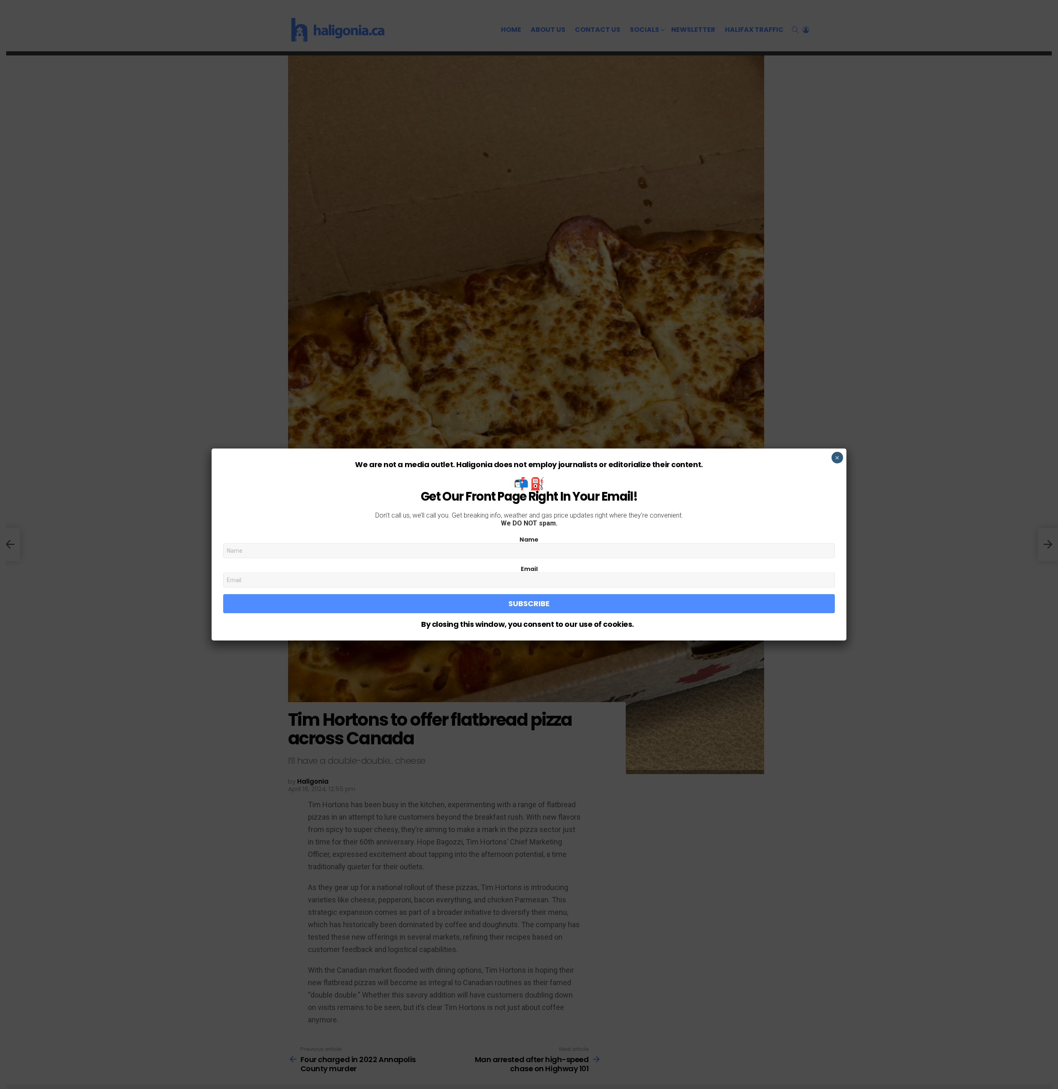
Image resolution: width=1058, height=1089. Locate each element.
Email (529, 569)
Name (529, 539)
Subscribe (529, 603)
